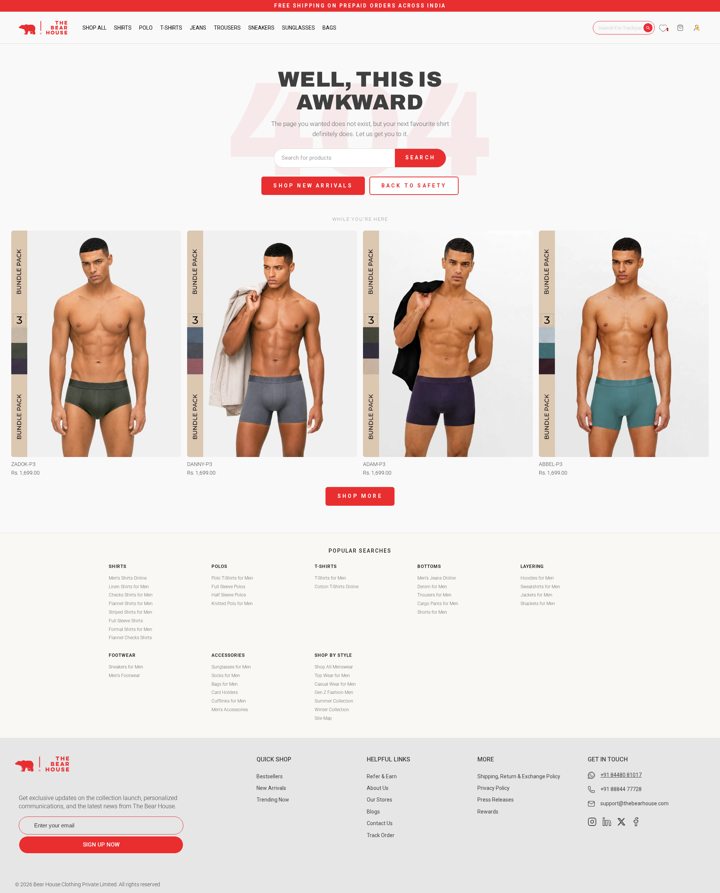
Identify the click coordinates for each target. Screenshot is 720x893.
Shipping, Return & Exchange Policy (518, 776)
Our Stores (379, 800)
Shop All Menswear (334, 667)
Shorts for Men (432, 612)
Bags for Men (225, 684)
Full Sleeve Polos (228, 586)
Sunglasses (298, 28)
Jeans (198, 28)
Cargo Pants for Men (437, 603)
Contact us (380, 823)
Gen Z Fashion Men (334, 692)
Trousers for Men (434, 595)
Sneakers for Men (126, 667)
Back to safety (414, 186)
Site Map (323, 718)
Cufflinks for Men (229, 701)
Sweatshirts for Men (540, 586)
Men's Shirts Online (128, 578)
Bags (329, 28)
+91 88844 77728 (621, 789)
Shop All (94, 28)
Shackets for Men (537, 603)
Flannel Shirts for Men (131, 603)
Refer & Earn (382, 776)
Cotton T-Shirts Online (336, 586)
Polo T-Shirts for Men (232, 578)
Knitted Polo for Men (232, 603)
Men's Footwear (124, 675)
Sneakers (261, 28)
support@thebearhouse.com (634, 803)
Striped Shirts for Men (130, 612)
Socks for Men (226, 675)
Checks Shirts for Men (131, 595)
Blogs (373, 812)
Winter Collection (332, 709)
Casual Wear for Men (335, 684)
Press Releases (495, 800)
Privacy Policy (493, 788)
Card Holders (225, 692)
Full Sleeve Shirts (126, 620)
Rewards (487, 812)
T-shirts (171, 28)
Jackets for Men (536, 595)
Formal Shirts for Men (130, 629)
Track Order (380, 835)
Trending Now (272, 800)
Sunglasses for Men (231, 667)
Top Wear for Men (332, 675)
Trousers (227, 28)
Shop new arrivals (312, 186)
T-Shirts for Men (330, 578)
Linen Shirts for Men (129, 586)
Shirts (123, 28)
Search (420, 157)
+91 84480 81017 (621, 775)
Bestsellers (269, 776)
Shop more (360, 496)
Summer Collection (334, 701)
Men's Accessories (230, 709)
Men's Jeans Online (436, 578)
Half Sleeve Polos (229, 595)
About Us (377, 788)
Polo (146, 28)
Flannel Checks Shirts (130, 637)
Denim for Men (432, 586)
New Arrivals (271, 788)
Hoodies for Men (537, 578)
